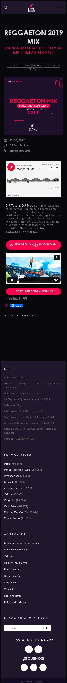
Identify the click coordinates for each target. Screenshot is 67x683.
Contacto (9, 481)
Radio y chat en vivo (15, 562)
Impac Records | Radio (17, 469)
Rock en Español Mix (16, 512)
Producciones (11, 475)
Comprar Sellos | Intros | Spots (21, 543)
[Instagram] (24, 667)
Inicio (7, 463)
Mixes (37, 66)
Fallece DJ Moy (13, 405)
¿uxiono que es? (13, 488)
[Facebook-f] (33, 667)
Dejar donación (12, 576)
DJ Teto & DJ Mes (19, 66)
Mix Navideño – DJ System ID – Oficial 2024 (29, 417)
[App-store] (29, 649)
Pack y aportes (12, 569)
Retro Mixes (11, 506)
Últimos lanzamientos (16, 549)
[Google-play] (38, 649)
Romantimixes (12, 518)
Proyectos (9, 500)
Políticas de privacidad (16, 602)
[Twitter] (43, 667)
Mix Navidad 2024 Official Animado (23, 411)
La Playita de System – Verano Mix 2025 (27, 399)
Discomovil (10, 582)
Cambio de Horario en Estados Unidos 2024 (29, 422)
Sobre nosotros (12, 595)
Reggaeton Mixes (44, 67)
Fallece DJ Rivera (14, 377)
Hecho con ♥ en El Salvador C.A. (33, 681)
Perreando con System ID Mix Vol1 (23, 393)
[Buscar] (47, 628)
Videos (8, 494)
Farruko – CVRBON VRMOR (20, 438)
